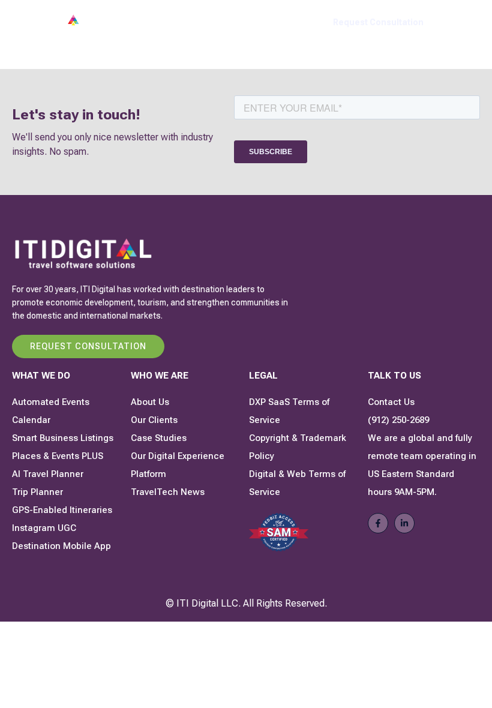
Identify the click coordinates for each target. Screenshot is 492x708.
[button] (467, 22)
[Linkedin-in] (404, 523)
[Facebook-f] (378, 523)
